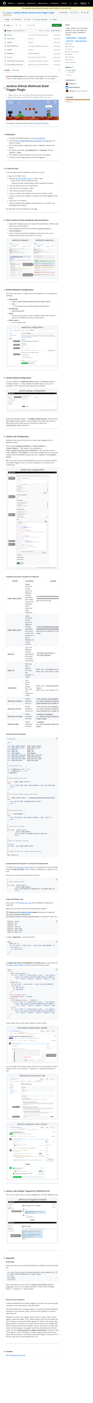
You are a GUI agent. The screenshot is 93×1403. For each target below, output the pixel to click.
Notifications (64, 12)
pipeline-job (70, 41)
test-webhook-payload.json (15, 64)
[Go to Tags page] (20, 25)
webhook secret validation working (38, 64)
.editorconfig (10, 38)
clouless (9, 30)
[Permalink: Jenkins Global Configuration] (4, 378)
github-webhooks (71, 38)
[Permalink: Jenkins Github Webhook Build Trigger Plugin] (4, 88)
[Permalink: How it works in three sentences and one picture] (4, 220)
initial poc (31, 38)
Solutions (20, 3)
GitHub (37, 123)
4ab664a (41, 30)
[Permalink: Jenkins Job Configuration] (4, 436)
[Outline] (59, 70)
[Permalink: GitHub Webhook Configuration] (4, 290)
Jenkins (45, 123)
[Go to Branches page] (16, 25)
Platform (11, 3)
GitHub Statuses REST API (18, 965)
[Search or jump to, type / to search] (70, 3)
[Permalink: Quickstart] (4, 134)
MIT (7, 1355)
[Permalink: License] (4, 1351)
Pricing (63, 3)
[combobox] (40, 25)
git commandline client (23, 178)
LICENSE (9, 50)
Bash (10, 176)
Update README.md (19, 30)
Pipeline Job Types (25, 903)
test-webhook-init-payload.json (16, 61)
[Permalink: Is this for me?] (4, 168)
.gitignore (9, 42)
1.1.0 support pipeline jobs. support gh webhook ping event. (45, 46)
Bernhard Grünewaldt (18, 1355)
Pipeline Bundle (39, 138)
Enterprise (54, 3)
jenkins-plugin (82, 38)
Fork (75, 12)
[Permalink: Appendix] (4, 1258)
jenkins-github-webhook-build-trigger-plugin (34, 13)
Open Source (42, 3)
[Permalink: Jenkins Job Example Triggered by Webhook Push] (4, 1191)
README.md (10, 53)
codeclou (9, 13)
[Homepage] (4, 3)
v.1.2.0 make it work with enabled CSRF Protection (43, 35)
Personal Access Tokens (25, 867)
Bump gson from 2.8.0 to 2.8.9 (37, 57)
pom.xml (9, 57)
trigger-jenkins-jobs (80, 41)
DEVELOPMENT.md (12, 46)
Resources (31, 3)
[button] (56, 738)
